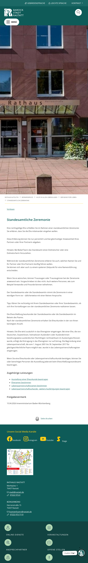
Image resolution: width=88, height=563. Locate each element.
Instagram (32, 440)
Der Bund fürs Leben (68, 197)
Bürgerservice (27, 197)
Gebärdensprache (36, 3)
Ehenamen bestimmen (21, 382)
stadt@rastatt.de (16, 492)
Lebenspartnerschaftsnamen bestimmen (29, 385)
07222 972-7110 (16, 514)
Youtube (50, 440)
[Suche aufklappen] (78, 12)
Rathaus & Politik (12, 197)
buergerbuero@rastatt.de (20, 511)
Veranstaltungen (57, 535)
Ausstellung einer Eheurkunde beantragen (29, 379)
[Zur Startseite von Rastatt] (14, 12)
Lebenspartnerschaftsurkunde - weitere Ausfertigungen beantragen (40, 389)
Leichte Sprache (58, 3)
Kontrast (76, 3)
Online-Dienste (15, 535)
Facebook (16, 440)
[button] (11, 22)
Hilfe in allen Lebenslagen (46, 197)
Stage (64, 441)
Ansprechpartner (16, 550)
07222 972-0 (15, 495)
